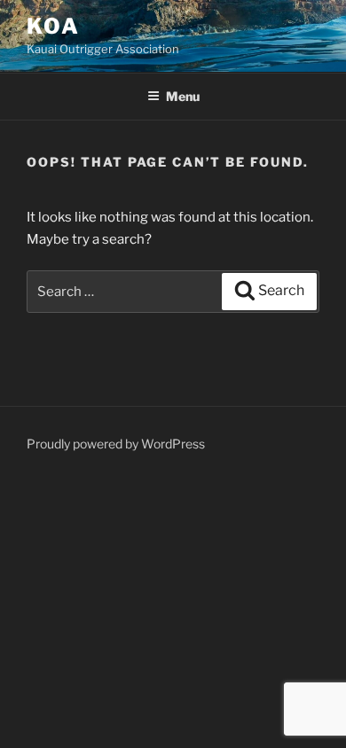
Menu (183, 96)
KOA (53, 26)
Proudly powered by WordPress (116, 443)
